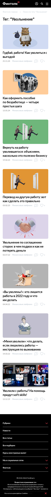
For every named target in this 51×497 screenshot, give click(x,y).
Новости (6, 430)
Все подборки (9, 445)
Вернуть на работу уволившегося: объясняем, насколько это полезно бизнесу (25, 151)
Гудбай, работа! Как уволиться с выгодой (25, 55)
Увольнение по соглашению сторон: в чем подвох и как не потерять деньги (23, 246)
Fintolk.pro (31, 478)
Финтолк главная (10, 12)
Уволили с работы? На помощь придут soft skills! (24, 393)
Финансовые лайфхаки (22, 61)
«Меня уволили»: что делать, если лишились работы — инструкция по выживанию (23, 345)
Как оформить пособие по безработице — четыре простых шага (21, 102)
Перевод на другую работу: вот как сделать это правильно (24, 199)
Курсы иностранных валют (14, 453)
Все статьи (7, 438)
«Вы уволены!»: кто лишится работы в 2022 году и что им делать (22, 296)
